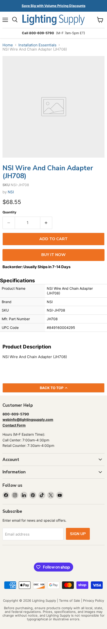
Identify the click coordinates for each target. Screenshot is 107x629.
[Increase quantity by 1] (46, 223)
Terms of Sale (69, 600)
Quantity (9, 212)
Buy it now (53, 254)
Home (7, 45)
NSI (11, 192)
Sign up (78, 534)
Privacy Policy (93, 600)
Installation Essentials (37, 45)
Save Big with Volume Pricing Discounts (53, 6)
